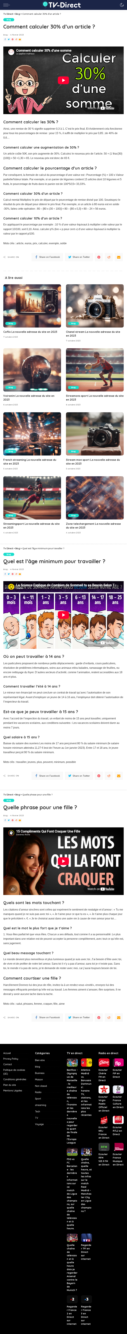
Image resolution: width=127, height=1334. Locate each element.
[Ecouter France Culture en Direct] (118, 1089)
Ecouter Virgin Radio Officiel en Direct (104, 1103)
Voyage (39, 1124)
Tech (37, 1111)
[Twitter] (9, 39)
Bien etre (40, 1060)
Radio (38, 1092)
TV (36, 1117)
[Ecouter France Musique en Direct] (118, 1147)
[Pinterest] (12, 39)
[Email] (20, 39)
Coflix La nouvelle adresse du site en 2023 (30, 331)
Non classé (41, 1085)
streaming (40, 1105)
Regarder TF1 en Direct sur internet (86, 1252)
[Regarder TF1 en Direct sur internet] (86, 1238)
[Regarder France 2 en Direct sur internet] (72, 1299)
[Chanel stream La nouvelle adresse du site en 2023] (95, 306)
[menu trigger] (7, 5)
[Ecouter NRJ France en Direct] (104, 1120)
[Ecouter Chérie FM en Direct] (104, 1062)
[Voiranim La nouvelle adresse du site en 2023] (32, 370)
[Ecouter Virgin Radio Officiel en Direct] (104, 1089)
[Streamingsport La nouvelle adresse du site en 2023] (32, 497)
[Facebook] (5, 39)
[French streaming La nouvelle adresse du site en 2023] (32, 433)
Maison (39, 1079)
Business (39, 1073)
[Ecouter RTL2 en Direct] (118, 1120)
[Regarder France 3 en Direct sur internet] (86, 1299)
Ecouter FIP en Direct (117, 1073)
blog (9, 19)
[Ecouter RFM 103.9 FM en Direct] (104, 1147)
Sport (38, 1098)
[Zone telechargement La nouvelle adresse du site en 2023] (95, 497)
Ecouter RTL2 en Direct (117, 1131)
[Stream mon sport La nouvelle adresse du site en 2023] (95, 433)
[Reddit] (16, 39)
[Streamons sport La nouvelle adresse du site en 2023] (95, 370)
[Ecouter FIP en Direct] (118, 1062)
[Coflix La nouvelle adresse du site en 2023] (32, 306)
